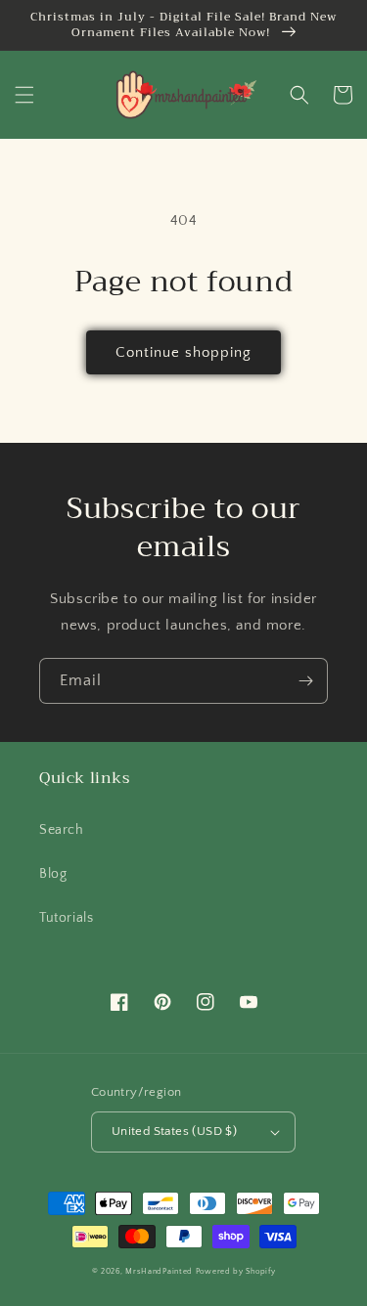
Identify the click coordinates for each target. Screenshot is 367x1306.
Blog (53, 874)
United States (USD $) (174, 1131)
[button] (24, 94)
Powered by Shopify (236, 1271)
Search (61, 830)
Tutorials (66, 918)
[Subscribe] (305, 681)
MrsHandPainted (159, 1271)
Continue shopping (183, 352)
